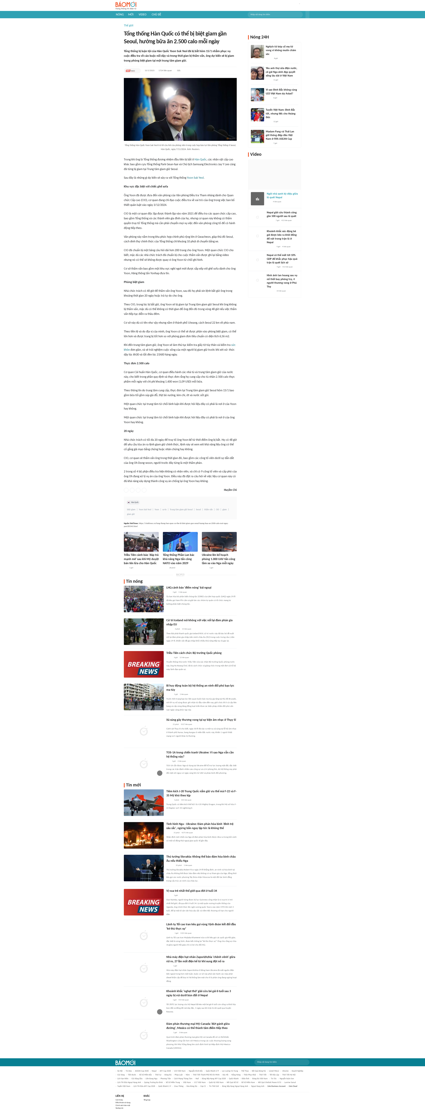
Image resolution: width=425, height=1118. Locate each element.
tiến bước (132, 1075)
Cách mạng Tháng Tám (183, 1079)
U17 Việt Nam (200, 1082)
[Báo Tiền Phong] (169, 933)
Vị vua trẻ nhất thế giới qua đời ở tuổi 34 (191, 891)
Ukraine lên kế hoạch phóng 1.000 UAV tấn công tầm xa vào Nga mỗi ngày (218, 559)
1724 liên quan (165, 71)
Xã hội (120, 1071)
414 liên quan (183, 1000)
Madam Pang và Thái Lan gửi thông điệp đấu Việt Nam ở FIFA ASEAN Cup (280, 135)
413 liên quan (286, 220)
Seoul (198, 510)
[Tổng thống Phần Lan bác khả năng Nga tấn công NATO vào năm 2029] (180, 542)
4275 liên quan (187, 833)
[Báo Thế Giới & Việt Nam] (168, 966)
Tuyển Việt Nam (123, 1086)
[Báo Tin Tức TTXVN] (165, 568)
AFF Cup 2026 (165, 1071)
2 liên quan (182, 761)
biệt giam (131, 510)
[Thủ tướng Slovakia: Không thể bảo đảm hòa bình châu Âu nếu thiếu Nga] (144, 868)
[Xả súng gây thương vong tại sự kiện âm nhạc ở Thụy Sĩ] (144, 731)
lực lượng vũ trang (230, 1071)
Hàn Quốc (201, 159)
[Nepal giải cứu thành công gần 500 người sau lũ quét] (257, 217)
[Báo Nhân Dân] (169, 695)
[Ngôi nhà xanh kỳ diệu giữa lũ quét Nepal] (257, 198)
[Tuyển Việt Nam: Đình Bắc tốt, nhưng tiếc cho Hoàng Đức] (257, 114)
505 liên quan (186, 800)
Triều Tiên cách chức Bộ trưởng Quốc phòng (194, 653)
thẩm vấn (208, 510)
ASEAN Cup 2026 (142, 1071)
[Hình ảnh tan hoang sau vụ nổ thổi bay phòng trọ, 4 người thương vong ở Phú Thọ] (257, 280)
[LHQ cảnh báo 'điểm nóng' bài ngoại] (144, 599)
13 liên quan (186, 629)
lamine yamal (290, 1082)
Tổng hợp (147, 1100)
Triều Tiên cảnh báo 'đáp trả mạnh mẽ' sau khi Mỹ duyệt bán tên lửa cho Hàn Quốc (141, 559)
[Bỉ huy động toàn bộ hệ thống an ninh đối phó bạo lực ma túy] (144, 697)
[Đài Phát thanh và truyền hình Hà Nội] (270, 221)
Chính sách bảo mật (123, 1105)
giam (224, 510)
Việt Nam (187, 1082)
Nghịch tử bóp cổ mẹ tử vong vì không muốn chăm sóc (281, 50)
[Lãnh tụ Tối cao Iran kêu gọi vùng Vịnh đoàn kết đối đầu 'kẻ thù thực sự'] (144, 935)
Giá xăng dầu (136, 1079)
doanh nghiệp (297, 1071)
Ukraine (285, 1071)
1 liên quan (182, 592)
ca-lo (164, 510)
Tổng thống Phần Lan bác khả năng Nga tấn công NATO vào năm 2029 (178, 559)
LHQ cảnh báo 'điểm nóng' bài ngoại (188, 587)
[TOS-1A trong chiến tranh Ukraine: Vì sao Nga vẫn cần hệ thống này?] (144, 764)
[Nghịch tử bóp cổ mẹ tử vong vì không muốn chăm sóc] (257, 51)
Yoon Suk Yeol (195, 177)
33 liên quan (281, 291)
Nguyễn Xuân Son (287, 1079)
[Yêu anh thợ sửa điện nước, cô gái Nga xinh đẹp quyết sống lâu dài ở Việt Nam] (257, 73)
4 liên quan (277, 202)
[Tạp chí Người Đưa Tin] (169, 833)
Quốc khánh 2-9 (164, 1086)
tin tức (274, 1079)
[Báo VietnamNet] (205, 568)
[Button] (307, 14)
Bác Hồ (225, 1075)
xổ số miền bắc (145, 1075)
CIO (217, 510)
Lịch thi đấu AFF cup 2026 (144, 1086)
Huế (197, 1079)
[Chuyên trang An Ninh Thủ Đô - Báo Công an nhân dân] (126, 568)
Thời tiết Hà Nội (289, 1075)
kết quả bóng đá (259, 1071)
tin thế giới (214, 1086)
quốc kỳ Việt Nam (216, 1082)
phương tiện (166, 1079)
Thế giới (128, 25)
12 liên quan (184, 658)
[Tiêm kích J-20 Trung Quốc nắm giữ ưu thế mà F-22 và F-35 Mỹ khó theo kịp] (144, 802)
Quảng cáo (119, 1108)
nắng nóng (236, 1075)
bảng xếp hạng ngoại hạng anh (235, 1086)
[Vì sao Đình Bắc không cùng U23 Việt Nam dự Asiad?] (257, 94)
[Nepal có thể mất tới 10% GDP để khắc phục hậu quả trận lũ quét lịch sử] (257, 260)
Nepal (154, 1071)
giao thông (178, 1086)
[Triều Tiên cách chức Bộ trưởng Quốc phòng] (144, 664)
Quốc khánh (234, 1079)
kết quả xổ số (232, 1082)
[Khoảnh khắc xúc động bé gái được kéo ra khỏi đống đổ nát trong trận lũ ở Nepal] (257, 236)
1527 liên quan (186, 724)
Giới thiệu (119, 1100)
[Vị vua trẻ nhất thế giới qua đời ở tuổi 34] (144, 902)
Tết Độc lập (274, 1075)
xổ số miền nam (248, 1082)
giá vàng (121, 1075)
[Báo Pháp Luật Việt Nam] (169, 658)
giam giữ (131, 514)
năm (188, 1075)
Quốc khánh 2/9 (212, 1071)
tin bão (129, 1071)
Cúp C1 (203, 1086)
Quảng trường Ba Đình (153, 1082)
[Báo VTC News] (271, 247)
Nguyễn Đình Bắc (196, 1071)
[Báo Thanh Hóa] (170, 866)
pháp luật (179, 1075)
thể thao (245, 1071)
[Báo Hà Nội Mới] (169, 629)
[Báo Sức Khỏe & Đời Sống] (169, 800)
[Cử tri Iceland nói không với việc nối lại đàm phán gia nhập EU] (144, 631)
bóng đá (168, 1075)
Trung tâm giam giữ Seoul (181, 510)
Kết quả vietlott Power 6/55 (269, 1082)
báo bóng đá (192, 1086)
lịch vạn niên (122, 1079)
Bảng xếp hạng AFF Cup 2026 (214, 1079)
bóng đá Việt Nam (260, 1079)
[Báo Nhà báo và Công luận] (271, 267)
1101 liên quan (186, 933)
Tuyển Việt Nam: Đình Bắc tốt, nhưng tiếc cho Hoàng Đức (281, 114)
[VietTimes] (130, 70)
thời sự (158, 1075)
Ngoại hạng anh (257, 1086)
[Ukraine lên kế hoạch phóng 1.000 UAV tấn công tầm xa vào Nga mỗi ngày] (219, 542)
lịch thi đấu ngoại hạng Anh (129, 1082)
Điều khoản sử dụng (123, 1103)
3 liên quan (183, 1033)
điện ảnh (245, 1079)
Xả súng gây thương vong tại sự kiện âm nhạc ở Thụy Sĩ (201, 720)
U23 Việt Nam (180, 1071)
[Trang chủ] (126, 5)
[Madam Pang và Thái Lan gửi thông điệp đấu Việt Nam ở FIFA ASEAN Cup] (257, 136)
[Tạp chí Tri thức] (269, 202)
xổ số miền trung (173, 1082)
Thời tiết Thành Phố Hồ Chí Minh (206, 1075)
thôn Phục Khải (250, 1075)
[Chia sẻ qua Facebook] (126, 490)
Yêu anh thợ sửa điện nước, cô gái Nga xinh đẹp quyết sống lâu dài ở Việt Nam (281, 72)
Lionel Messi (274, 1071)
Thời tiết (262, 1075)
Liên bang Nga (151, 1079)
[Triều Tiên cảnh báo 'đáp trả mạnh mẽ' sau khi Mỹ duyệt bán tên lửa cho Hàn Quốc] (141, 542)
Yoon (157, 510)
